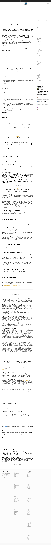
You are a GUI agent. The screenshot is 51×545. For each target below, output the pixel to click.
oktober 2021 (28, 515)
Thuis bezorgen (39, 65)
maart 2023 (28, 503)
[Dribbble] (48, 3)
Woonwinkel (17, 136)
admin (20, 185)
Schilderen (38, 61)
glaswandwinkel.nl (25, 380)
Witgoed (38, 74)
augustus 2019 (29, 535)
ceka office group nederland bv (23, 160)
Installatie (38, 48)
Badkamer (38, 39)
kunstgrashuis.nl (6, 353)
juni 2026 (28, 474)
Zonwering (38, 80)
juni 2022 (28, 508)
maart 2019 (28, 540)
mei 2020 (28, 528)
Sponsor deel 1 (4, 477)
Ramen (38, 60)
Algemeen (38, 37)
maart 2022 (28, 511)
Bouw (37, 40)
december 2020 (29, 522)
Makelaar (38, 55)
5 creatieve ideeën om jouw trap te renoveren (17, 20)
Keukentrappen (17, 423)
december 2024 (29, 488)
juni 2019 (28, 537)
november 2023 (29, 495)
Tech (37, 64)
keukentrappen (5, 426)
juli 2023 (28, 499)
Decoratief (38, 43)
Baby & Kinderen (39, 38)
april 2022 (28, 510)
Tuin (17, 188)
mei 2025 (28, 484)
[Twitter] (47, 3)
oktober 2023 (28, 496)
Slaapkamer (38, 62)
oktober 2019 (28, 533)
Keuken (38, 52)
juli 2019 (28, 536)
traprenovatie (16, 49)
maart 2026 (28, 476)
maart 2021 (28, 519)
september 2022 (29, 507)
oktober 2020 (28, 524)
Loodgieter (38, 54)
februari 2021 (28, 520)
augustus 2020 (29, 526)
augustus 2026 (29, 472)
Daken (37, 42)
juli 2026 (28, 473)
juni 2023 (28, 500)
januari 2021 (28, 521)
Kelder (38, 51)
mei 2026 (28, 475)
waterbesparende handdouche (19, 108)
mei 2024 (28, 491)
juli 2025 (28, 482)
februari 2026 (29, 477)
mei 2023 (28, 501)
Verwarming (38, 72)
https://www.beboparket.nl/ (15, 60)
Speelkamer (38, 63)
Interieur (38, 49)
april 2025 (28, 485)
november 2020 (29, 523)
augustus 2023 (29, 498)
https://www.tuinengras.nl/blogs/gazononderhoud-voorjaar (12, 285)
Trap (17, 18)
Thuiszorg (38, 66)
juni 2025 (28, 483)
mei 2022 (28, 509)
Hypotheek (38, 47)
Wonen (38, 75)
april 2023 (28, 502)
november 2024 (29, 489)
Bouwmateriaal (39, 41)
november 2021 (29, 514)
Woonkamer (38, 76)
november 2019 (29, 532)
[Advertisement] (25, 11)
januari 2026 (28, 478)
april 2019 (28, 539)
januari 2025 (28, 487)
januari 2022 (28, 513)
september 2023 (29, 497)
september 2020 (29, 525)
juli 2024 (28, 490)
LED (37, 53)
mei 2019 (28, 538)
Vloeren (38, 73)
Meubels (38, 56)
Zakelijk (38, 78)
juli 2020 (28, 527)
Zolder (38, 79)
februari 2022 (28, 512)
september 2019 (29, 534)
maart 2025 (28, 486)
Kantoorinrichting (39, 50)
